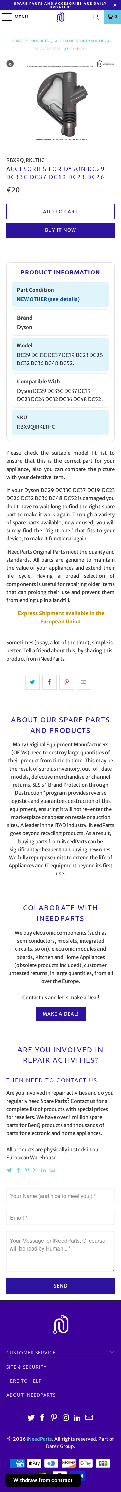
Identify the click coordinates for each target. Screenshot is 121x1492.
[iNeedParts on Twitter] (9, 1170)
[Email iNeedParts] (52, 1170)
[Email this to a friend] (84, 682)
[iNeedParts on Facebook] (18, 1170)
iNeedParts (39, 1439)
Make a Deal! (61, 1014)
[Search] (96, 17)
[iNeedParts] (60, 17)
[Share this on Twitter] (32, 682)
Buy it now (60, 230)
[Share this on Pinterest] (66, 682)
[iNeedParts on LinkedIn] (43, 1170)
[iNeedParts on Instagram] (35, 1170)
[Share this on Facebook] (49, 682)
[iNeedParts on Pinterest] (27, 1170)
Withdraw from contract (43, 1480)
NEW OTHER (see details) (48, 299)
